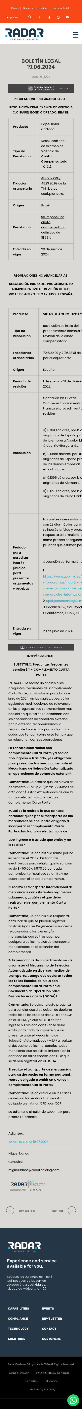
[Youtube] (67, 17)
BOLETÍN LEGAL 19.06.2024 (28, 1141)
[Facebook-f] (49, 17)
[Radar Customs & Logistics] (32, 34)
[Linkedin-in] (40, 17)
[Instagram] (58, 17)
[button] (73, 1400)
